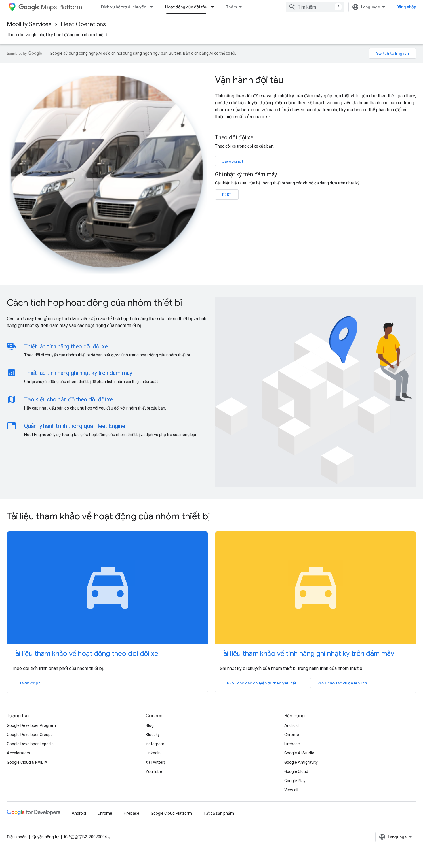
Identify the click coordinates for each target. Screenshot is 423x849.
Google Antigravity (301, 762)
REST (226, 194)
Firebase (292, 744)
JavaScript (232, 161)
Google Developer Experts (30, 744)
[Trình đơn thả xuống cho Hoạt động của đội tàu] (214, 7)
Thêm (231, 7)
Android (291, 725)
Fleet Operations (83, 24)
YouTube (154, 771)
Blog (150, 725)
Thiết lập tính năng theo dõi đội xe (66, 346)
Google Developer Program (31, 725)
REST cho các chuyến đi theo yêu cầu (262, 683)
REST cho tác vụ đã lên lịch (342, 683)
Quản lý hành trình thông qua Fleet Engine (74, 425)
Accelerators (18, 753)
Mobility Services (29, 24)
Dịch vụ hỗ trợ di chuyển (123, 7)
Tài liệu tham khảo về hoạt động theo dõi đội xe (85, 653)
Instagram (155, 744)
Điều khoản (17, 837)
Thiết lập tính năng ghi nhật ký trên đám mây (78, 372)
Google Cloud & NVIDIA (27, 762)
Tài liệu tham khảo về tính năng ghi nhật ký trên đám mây (307, 653)
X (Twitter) (155, 762)
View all (291, 790)
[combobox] (315, 7)
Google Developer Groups (30, 734)
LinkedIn (153, 753)
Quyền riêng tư (45, 837)
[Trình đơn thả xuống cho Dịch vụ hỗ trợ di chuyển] (153, 7)
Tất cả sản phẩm (218, 813)
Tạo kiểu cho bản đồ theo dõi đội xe (68, 399)
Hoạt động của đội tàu (186, 7)
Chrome (291, 734)
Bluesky (153, 734)
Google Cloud (296, 771)
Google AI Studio (299, 753)
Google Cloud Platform (171, 813)
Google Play (295, 780)
